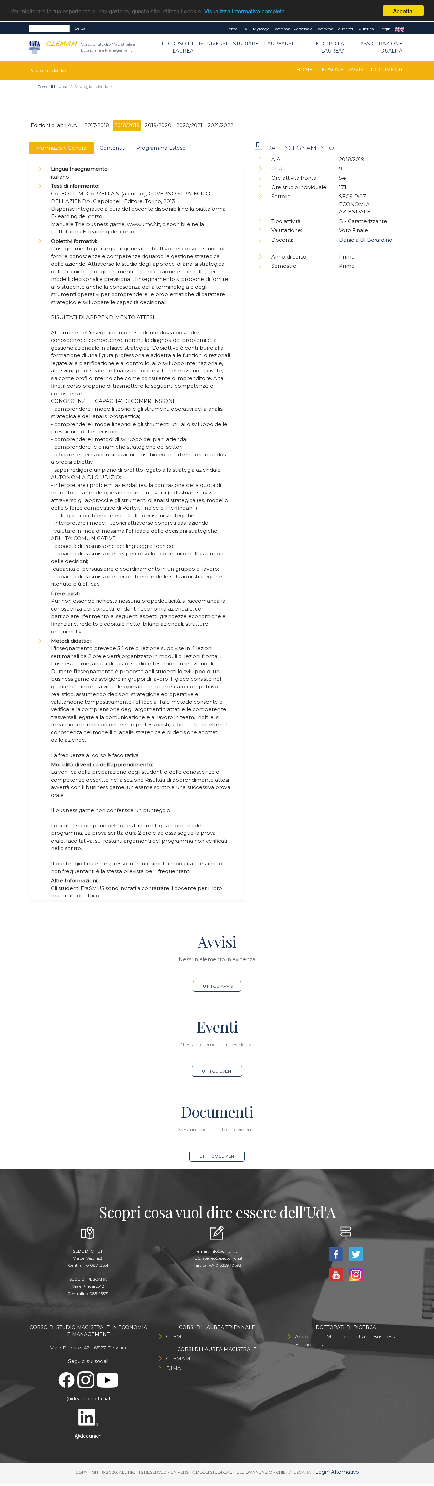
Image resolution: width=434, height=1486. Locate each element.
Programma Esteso (161, 148)
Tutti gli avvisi (217, 986)
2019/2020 (158, 125)
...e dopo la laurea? (328, 47)
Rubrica (366, 29)
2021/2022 (220, 125)
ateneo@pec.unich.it (222, 1258)
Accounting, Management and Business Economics (345, 1340)
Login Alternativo (337, 1472)
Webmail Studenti (335, 29)
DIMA (173, 1368)
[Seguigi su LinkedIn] (88, 1417)
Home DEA (236, 29)
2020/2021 (189, 125)
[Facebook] (336, 1254)
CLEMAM (178, 1358)
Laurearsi (278, 44)
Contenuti (112, 148)
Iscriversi (213, 44)
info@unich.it (223, 1251)
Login (385, 29)
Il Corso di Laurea (177, 47)
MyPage (261, 29)
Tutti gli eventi (217, 1071)
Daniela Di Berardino (365, 239)
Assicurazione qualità (381, 47)
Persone (330, 70)
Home (304, 70)
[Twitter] (356, 1254)
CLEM (173, 1336)
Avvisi (357, 70)
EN (399, 29)
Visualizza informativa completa (244, 11)
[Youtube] (336, 1274)
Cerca (79, 28)
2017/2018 (96, 125)
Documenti (386, 70)
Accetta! (403, 10)
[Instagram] (356, 1274)
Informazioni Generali (61, 148)
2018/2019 (127, 125)
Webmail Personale (293, 29)
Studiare (246, 44)
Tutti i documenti (217, 1156)
